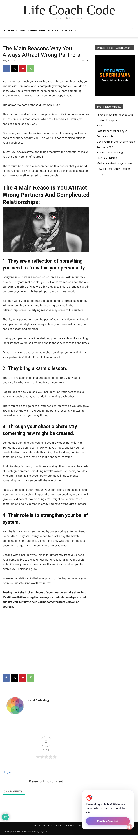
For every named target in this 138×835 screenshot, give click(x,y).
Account (9, 30)
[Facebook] (6, 68)
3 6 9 (99, 125)
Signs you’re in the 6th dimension (116, 141)
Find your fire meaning (110, 152)
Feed (22, 30)
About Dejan (45, 825)
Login (7, 772)
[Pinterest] (22, 68)
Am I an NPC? (105, 147)
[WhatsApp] (30, 68)
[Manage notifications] (129, 827)
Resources (67, 30)
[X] (14, 68)
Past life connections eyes (112, 131)
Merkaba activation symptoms (114, 163)
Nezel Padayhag (38, 700)
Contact (59, 825)
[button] (131, 28)
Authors (70, 825)
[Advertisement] (46, 639)
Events (52, 30)
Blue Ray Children (107, 158)
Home (33, 825)
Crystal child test (106, 136)
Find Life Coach (36, 30)
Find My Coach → (107, 821)
